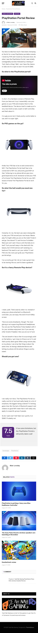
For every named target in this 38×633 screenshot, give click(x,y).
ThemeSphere (30, 627)
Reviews (17, 13)
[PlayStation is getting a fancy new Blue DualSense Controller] (19, 491)
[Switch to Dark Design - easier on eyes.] (32, 3)
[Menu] (3, 3)
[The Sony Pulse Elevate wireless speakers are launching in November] (19, 520)
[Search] (35, 3)
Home (3, 9)
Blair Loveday (11, 22)
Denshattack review (9, 562)
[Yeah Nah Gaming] (18, 3)
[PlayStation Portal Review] (19, 38)
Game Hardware (7, 13)
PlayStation (14, 450)
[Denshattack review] (19, 550)
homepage (6, 450)
